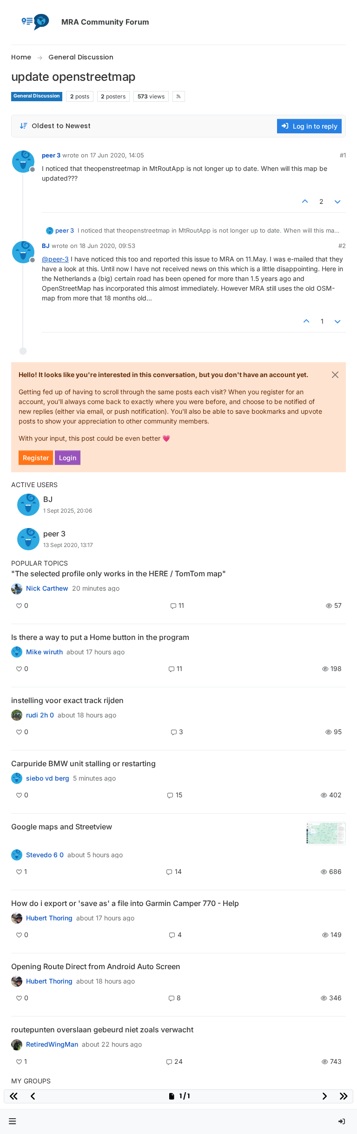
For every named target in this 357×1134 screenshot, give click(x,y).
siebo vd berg (47, 778)
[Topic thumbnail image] (326, 833)
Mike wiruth (44, 652)
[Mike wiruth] (16, 652)
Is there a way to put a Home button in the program (100, 637)
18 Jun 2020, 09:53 (107, 245)
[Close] (335, 374)
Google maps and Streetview (61, 826)
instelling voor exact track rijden (67, 700)
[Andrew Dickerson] (16, 981)
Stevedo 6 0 (45, 855)
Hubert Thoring (49, 918)
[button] (12, 1121)
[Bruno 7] (16, 1044)
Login (67, 458)
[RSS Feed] (178, 96)
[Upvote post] (305, 201)
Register (36, 458)
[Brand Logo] (34, 22)
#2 (342, 245)
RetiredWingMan (52, 1044)
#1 (343, 155)
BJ (46, 245)
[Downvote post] (338, 201)
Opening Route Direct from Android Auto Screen (95, 966)
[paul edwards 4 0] (16, 918)
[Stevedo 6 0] (16, 854)
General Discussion (36, 96)
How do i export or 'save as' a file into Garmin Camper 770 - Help (125, 903)
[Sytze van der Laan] (16, 778)
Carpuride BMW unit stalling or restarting (83, 763)
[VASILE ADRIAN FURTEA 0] (16, 588)
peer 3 (51, 155)
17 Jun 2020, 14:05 (117, 155)
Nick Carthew (47, 588)
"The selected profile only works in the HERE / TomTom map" (118, 573)
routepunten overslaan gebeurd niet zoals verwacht (102, 1029)
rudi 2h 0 (40, 715)
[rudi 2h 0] (16, 715)
